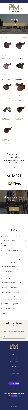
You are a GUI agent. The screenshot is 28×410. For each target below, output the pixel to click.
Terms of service (15, 401)
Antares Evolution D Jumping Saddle (19, 119)
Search (14, 370)
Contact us (14, 28)
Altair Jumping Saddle (20, 55)
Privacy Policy (14, 358)
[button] (2, 8)
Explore (14, 24)
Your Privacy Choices (14, 373)
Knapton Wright (16, 398)
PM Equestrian (7, 398)
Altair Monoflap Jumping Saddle (5, 55)
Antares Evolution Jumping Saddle (6, 140)
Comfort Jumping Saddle (6, 76)
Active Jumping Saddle (7, 98)
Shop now (14, 209)
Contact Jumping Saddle (19, 76)
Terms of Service (14, 361)
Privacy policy (23, 398)
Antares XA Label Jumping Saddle (19, 96)
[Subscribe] (23, 337)
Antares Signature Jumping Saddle (6, 119)
